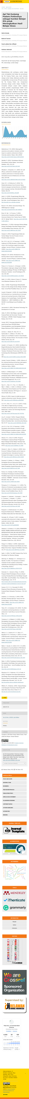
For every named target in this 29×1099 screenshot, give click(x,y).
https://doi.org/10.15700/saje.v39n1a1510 (12, 615)
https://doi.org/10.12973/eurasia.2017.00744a (13, 413)
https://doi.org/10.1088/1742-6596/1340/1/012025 (14, 434)
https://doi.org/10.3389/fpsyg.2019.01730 (12, 568)
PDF (5, 697)
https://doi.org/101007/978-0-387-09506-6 (12, 209)
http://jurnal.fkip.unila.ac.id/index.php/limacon (13, 682)
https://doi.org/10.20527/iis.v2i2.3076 (11, 341)
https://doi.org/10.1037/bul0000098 (10, 525)
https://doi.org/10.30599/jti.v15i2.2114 (14, 57)
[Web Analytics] (5, 1094)
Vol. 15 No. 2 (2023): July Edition (10, 8)
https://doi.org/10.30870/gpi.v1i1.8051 (15, 549)
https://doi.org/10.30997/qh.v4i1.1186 (11, 468)
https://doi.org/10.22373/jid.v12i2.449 (11, 166)
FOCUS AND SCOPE (7, 779)
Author (14, 925)
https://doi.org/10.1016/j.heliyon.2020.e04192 (13, 157)
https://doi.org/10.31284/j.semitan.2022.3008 (15, 356)
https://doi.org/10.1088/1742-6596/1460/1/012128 (14, 368)
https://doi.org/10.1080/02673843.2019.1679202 (13, 179)
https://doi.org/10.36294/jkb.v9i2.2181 (17, 423)
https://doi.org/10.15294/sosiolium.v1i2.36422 (13, 275)
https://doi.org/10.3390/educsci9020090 (14, 400)
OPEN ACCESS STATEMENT (9, 796)
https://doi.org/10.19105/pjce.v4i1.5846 (11, 381)
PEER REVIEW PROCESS (8, 789)
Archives (8, 7)
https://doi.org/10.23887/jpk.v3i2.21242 (11, 230)
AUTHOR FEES (6, 811)
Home (3, 7)
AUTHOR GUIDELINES (8, 807)
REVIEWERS (6, 786)
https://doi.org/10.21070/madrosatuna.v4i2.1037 (13, 657)
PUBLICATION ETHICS (8, 793)
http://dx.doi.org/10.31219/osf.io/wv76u (11, 691)
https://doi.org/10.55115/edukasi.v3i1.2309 (12, 493)
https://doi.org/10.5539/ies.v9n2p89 (10, 192)
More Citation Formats (11, 763)
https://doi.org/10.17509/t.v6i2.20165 (11, 481)
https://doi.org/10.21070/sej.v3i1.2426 (11, 506)
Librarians (14, 928)
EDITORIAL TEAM (7, 782)
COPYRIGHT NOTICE (7, 804)
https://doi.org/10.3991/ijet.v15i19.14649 (14, 457)
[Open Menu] (1, 1)
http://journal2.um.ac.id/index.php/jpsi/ (11, 202)
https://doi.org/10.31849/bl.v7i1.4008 (14, 445)
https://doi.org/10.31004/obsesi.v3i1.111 (11, 669)
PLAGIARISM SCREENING (9, 800)
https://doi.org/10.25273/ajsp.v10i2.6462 (11, 629)
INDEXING (5, 814)
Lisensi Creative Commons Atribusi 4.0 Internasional (9, 1090)
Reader (14, 921)
